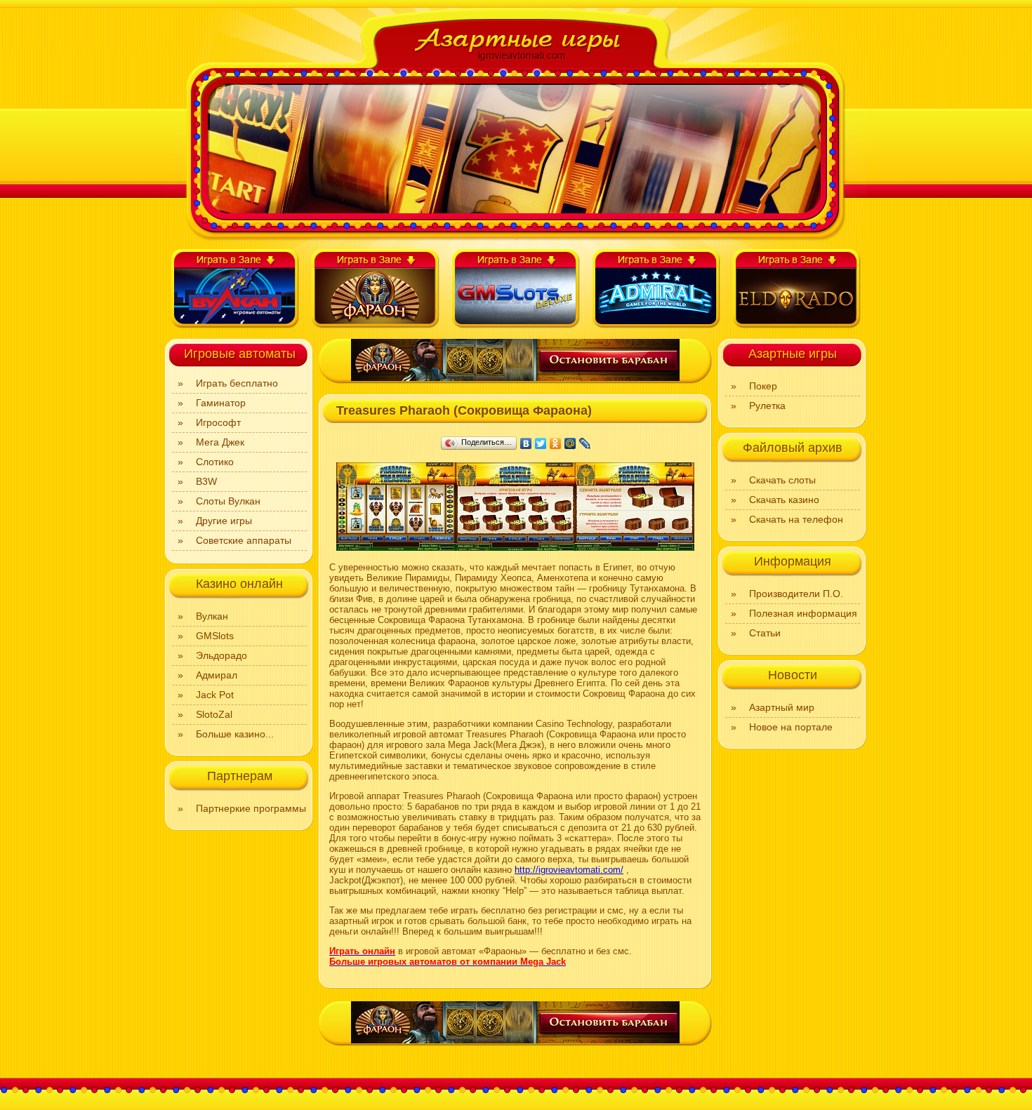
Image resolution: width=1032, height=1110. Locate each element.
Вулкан (212, 616)
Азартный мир (781, 707)
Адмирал (216, 675)
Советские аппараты (243, 540)
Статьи (765, 632)
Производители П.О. (796, 593)
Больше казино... (235, 734)
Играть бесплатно (237, 383)
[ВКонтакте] (526, 443)
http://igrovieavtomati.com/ (569, 869)
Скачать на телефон (796, 519)
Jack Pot (215, 694)
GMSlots (215, 635)
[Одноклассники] (555, 443)
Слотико (215, 461)
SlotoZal (214, 714)
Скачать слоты (782, 480)
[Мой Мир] (570, 443)
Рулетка (767, 405)
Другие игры (224, 520)
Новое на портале (791, 727)
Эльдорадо (221, 655)
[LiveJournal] (585, 443)
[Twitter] (541, 443)
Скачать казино (784, 499)
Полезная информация (803, 613)
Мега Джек (220, 442)
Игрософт (218, 422)
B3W (206, 481)
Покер (763, 386)
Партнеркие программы (251, 808)
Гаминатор (221, 402)
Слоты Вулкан (228, 501)
